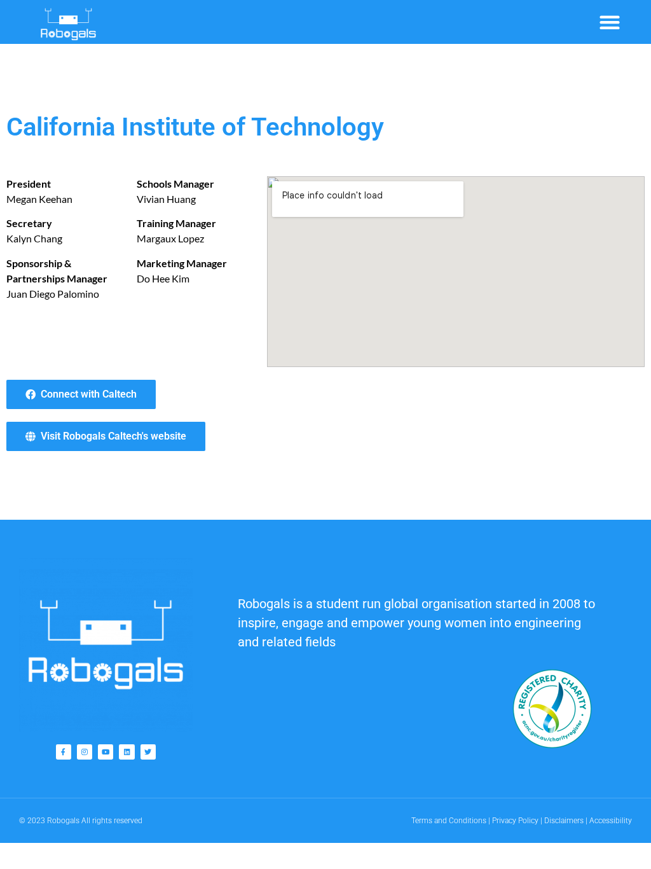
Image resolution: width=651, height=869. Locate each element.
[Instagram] (84, 752)
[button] (609, 22)
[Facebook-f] (63, 752)
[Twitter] (148, 752)
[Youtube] (105, 752)
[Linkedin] (126, 752)
